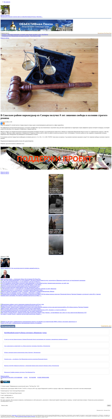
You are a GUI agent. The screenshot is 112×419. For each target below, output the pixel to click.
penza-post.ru (14, 415)
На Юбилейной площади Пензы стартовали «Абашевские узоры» (25, 332)
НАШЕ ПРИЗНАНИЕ (43, 377)
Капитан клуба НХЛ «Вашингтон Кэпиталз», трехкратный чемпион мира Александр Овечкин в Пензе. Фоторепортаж (31, 365)
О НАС (26, 377)
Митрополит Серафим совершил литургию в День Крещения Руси (19, 372)
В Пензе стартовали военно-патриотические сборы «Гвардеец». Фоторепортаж (22, 352)
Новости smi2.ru (5, 38)
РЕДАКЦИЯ (32, 377)
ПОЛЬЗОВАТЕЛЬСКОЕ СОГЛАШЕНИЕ (11, 377)
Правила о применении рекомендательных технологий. (25, 416)
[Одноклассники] (4, 123)
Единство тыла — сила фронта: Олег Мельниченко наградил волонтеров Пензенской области (25, 359)
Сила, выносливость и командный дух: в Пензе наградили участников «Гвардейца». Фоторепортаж (27, 346)
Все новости (7, 2)
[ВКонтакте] (1, 123)
